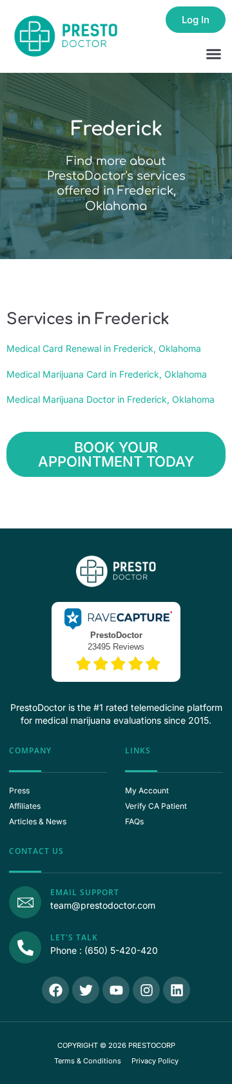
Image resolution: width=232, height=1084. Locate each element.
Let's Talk (74, 937)
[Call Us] (25, 947)
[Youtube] (116, 989)
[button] (214, 54)
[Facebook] (55, 989)
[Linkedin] (176, 989)
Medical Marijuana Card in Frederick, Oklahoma (106, 374)
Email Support (84, 892)
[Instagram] (146, 989)
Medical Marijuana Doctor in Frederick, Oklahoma (110, 399)
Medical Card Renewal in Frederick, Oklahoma (103, 348)
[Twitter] (85, 989)
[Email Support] (25, 902)
